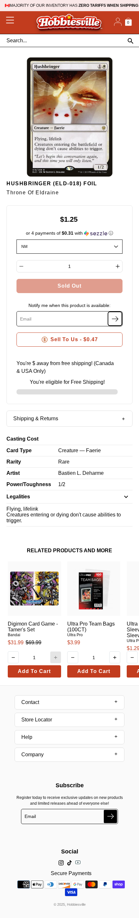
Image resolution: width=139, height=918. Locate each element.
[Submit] (110, 816)
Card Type (19, 450)
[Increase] (118, 266)
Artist (13, 473)
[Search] (130, 40)
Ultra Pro (75, 635)
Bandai (14, 635)
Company (32, 754)
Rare (64, 461)
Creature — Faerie (79, 450)
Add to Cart (34, 671)
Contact (30, 702)
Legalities (18, 496)
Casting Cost (22, 439)
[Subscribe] (115, 318)
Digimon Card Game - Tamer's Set (33, 626)
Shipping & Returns (35, 418)
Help (26, 737)
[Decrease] (21, 266)
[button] (69, 233)
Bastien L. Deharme (81, 473)
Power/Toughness (28, 484)
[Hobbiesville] (69, 22)
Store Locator (36, 719)
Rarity (13, 461)
